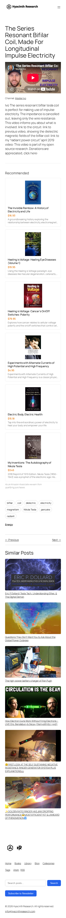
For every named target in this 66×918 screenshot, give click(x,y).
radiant (11, 516)
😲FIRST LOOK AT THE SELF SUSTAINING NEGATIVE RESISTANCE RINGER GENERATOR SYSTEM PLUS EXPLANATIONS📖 (31, 768)
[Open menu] (59, 7)
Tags (7, 869)
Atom (16, 869)
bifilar (10, 502)
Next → (56, 540)
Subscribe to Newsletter (21, 893)
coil (19, 502)
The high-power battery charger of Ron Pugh (28, 680)
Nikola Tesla (30, 509)
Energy (9, 524)
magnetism (13, 509)
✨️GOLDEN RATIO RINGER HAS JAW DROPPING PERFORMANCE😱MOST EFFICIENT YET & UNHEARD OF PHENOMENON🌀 (32, 815)
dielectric (31, 502)
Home (8, 863)
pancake (45, 509)
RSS (22, 869)
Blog (37, 863)
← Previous (12, 540)
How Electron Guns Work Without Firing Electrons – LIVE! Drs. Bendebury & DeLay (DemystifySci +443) (31, 722)
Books (18, 863)
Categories (48, 863)
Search (54, 883)
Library (27, 863)
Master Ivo (20, 98)
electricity (45, 502)
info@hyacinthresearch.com (20, 911)
